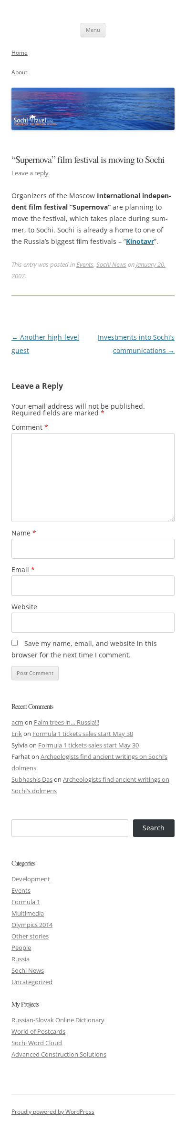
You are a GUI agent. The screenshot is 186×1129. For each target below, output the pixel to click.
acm (17, 722)
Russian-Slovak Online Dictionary (57, 1020)
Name (23, 532)
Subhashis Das (31, 779)
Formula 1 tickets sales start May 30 (82, 733)
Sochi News (111, 264)
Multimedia (27, 913)
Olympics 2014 (31, 924)
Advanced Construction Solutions (58, 1054)
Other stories (30, 936)
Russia (20, 959)
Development (30, 879)
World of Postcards (38, 1031)
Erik (16, 733)
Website (24, 606)
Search (154, 827)
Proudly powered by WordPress (52, 1112)
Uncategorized (31, 982)
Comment (29, 427)
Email (23, 569)
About (19, 72)
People (21, 947)
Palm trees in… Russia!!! (66, 722)
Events (84, 264)
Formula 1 (25, 901)
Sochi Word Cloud (36, 1042)
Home (19, 53)
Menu (93, 29)
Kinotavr (140, 241)
